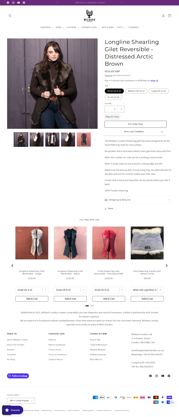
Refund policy (47, 410)
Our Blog (11, 359)
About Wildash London (17, 339)
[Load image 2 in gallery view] (37, 139)
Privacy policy (60, 410)
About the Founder (15, 344)
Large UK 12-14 (159, 91)
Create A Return (56, 359)
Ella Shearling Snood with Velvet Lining (147, 272)
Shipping (108, 75)
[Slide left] (10, 139)
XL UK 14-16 (113, 97)
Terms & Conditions (57, 354)
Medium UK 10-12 (136, 91)
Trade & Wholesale (98, 344)
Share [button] (110, 208)
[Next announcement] (121, 2)
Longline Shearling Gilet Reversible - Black (70, 272)
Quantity (108, 103)
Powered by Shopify (32, 410)
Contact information (104, 410)
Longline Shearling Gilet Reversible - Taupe (32, 272)
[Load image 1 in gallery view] (21, 139)
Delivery (52, 339)
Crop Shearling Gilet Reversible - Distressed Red (108, 272)
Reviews (10, 349)
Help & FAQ (95, 339)
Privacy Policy (55, 349)
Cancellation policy (122, 410)
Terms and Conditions (134, 131)
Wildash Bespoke (97, 349)
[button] (10, 16)
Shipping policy (88, 410)
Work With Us (96, 359)
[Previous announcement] (57, 2)
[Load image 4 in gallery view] (68, 139)
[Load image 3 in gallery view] (52, 139)
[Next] (166, 265)
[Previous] (12, 265)
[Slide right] (95, 139)
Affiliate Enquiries (98, 354)
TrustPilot (11, 354)
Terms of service (74, 410)
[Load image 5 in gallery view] (84, 139)
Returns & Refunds (57, 344)
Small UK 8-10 (114, 91)
